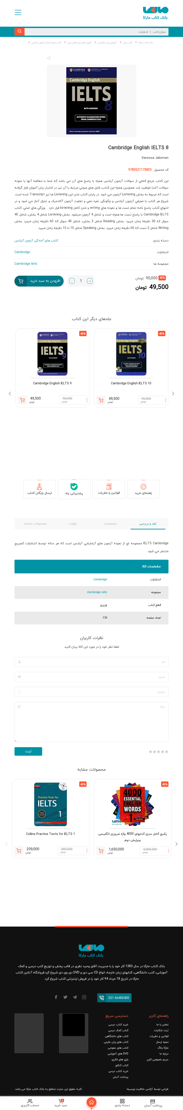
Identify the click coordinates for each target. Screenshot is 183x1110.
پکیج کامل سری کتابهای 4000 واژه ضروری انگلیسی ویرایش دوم (132, 837)
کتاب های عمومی (118, 1048)
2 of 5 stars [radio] (162, 751)
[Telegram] (75, 998)
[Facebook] (56, 998)
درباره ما (164, 1054)
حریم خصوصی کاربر (157, 1059)
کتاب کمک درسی (118, 1030)
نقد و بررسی (147, 524)
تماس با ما (162, 1024)
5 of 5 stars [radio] (150, 751)
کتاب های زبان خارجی (116, 1042)
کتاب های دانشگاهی (116, 1036)
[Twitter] (65, 998)
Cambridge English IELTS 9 (52, 383)
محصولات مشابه (35, 524)
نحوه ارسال (162, 1042)
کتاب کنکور (121, 1065)
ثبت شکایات (161, 1030)
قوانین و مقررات (109, 493)
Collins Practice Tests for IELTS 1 (50, 834)
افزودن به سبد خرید (45, 280)
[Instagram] (84, 998)
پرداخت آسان (120, 1077)
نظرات (73, 524)
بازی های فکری (120, 1059)
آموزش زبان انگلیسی (107, 42)
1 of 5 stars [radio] (166, 751)
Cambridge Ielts (97, 592)
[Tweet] (73, 58)
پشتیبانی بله (74, 493)
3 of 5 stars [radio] (158, 751)
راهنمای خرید (143, 493)
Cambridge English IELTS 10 (131, 383)
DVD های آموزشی (118, 1054)
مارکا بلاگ (163, 1048)
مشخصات (110, 524)
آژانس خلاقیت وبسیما (140, 1089)
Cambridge (100, 580)
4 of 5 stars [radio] (154, 751)
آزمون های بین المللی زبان (79, 42)
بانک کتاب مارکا (145, 42)
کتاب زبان (127, 42)
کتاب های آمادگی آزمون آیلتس (46, 42)
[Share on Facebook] (57, 58)
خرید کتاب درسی (118, 1024)
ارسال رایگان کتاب (39, 493)
